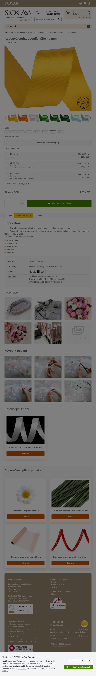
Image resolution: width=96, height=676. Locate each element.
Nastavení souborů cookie (81, 661)
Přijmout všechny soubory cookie (79, 667)
